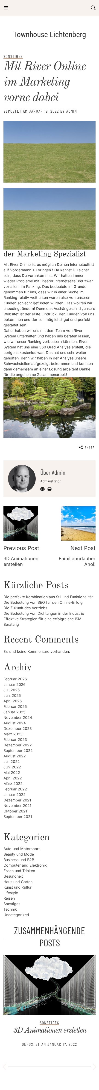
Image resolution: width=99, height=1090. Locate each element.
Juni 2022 (12, 767)
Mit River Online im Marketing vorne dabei (44, 82)
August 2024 (14, 723)
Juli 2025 (11, 690)
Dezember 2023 (17, 728)
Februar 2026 (15, 679)
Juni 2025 (12, 695)
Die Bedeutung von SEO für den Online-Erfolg (43, 602)
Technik (10, 909)
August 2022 (14, 756)
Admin (71, 111)
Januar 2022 (14, 794)
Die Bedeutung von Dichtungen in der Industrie (43, 613)
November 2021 (17, 805)
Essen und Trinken (19, 870)
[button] (4, 1067)
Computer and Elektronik (25, 865)
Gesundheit (13, 876)
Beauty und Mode (18, 854)
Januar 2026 (14, 684)
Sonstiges (11, 903)
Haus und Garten (17, 881)
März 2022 (13, 783)
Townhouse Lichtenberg (49, 34)
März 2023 (13, 734)
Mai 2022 (11, 772)
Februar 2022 (15, 789)
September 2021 (17, 816)
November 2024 (17, 717)
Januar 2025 (14, 712)
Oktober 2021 (15, 811)
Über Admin (52, 472)
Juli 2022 (11, 761)
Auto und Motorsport (21, 848)
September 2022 (18, 750)
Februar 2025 (15, 706)
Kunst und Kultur (17, 887)
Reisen (9, 898)
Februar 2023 (15, 739)
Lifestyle (10, 892)
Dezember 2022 (17, 745)
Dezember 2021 (17, 800)
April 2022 (12, 778)
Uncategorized (16, 914)
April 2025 (12, 701)
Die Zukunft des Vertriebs (25, 608)
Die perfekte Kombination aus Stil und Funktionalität (48, 597)
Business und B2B (18, 859)
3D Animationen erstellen (49, 1030)
